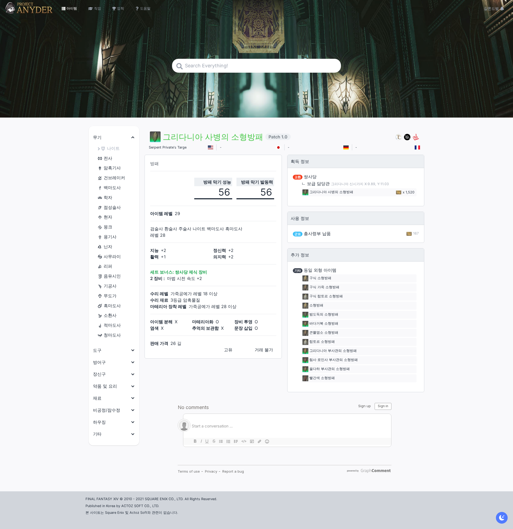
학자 (108, 197)
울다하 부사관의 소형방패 (329, 369)
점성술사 (112, 207)
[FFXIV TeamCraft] (398, 137)
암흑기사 (112, 167)
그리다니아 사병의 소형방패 (331, 192)
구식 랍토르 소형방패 (326, 296)
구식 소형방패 (320, 278)
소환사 (110, 315)
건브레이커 (114, 177)
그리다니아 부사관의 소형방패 (333, 351)
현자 (108, 217)
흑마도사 (112, 305)
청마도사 (112, 335)
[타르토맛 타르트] (407, 137)
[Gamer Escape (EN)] (416, 137)
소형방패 (316, 306)
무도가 (110, 295)
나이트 (113, 148)
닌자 (108, 246)
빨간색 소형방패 (322, 378)
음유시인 (112, 276)
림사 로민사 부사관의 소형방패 (333, 360)
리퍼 (108, 266)
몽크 (108, 227)
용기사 (110, 236)
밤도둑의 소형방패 (323, 315)
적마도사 (112, 325)
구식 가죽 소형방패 (324, 287)
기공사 (110, 286)
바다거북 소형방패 (323, 324)
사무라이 (112, 256)
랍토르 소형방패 (322, 342)
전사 (108, 158)
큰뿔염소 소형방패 (323, 333)
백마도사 (112, 187)
